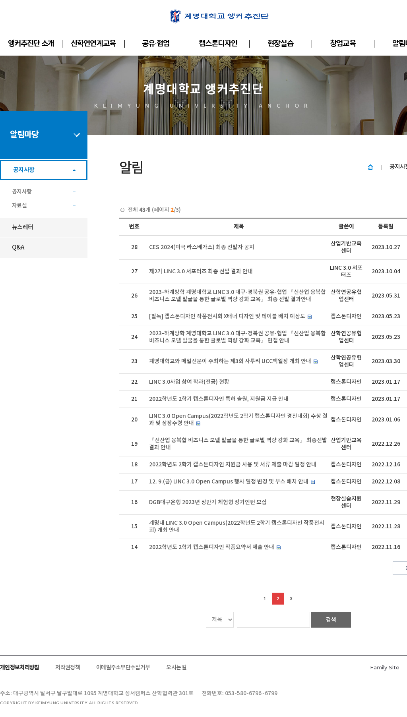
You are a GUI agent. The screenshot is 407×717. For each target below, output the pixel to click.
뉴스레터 (22, 227)
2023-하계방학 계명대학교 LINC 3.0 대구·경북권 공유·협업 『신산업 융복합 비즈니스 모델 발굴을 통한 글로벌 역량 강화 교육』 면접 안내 (237, 337)
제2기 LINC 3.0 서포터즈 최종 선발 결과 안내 (201, 271)
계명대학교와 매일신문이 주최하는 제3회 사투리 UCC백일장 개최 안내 (230, 361)
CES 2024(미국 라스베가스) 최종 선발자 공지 (201, 247)
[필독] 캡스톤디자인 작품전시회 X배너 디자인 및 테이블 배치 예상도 (227, 316)
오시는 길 (176, 667)
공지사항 (23, 170)
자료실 (19, 205)
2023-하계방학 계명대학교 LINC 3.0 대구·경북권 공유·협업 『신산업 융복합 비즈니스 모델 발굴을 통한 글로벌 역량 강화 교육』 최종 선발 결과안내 (237, 296)
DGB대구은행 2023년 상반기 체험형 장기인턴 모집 (208, 502)
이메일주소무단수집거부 (123, 667)
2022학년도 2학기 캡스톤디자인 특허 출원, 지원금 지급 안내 (219, 399)
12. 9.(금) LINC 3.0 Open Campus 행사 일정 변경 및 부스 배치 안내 (228, 481)
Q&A (18, 247)
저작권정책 (67, 667)
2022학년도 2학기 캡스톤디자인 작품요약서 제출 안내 (211, 547)
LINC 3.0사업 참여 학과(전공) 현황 (189, 382)
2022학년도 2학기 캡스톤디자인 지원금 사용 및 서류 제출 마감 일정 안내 (232, 464)
